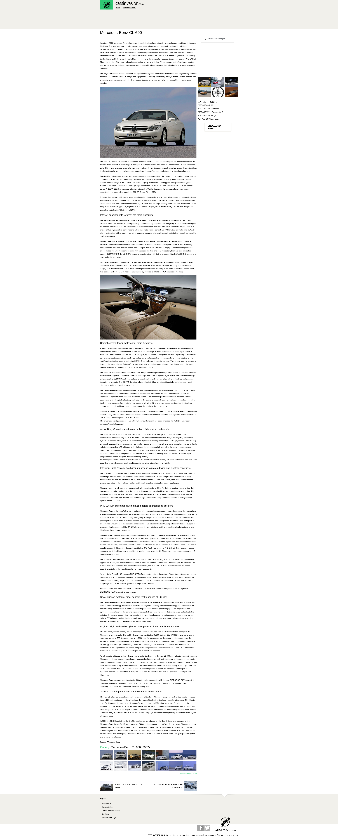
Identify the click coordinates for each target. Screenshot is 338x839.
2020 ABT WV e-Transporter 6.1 (211, 112)
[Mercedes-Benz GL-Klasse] (204, 82)
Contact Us (106, 804)
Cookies (105, 814)
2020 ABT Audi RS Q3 (207, 115)
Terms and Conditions (111, 811)
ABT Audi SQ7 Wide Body (208, 119)
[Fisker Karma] (231, 92)
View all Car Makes (214, 127)
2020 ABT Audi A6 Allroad (208, 109)
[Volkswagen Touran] (217, 82)
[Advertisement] (148, 20)
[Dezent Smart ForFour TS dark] (217, 92)
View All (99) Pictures (188, 773)
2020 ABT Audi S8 (205, 105)
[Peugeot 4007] (231, 82)
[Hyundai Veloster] (204, 92)
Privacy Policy (107, 807)
